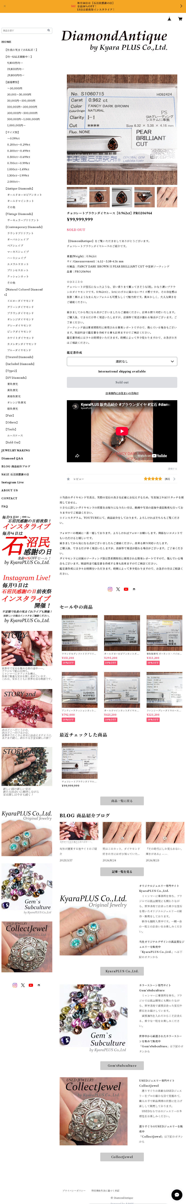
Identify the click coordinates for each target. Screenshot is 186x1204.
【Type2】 (11, 371)
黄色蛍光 (12, 390)
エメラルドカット (18, 264)
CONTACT (9, 498)
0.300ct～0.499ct (18, 151)
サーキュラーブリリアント (23, 220)
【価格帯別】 (12, 82)
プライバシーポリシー (74, 1190)
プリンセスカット (18, 270)
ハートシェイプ (16, 258)
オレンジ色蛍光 (16, 402)
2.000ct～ (13, 181)
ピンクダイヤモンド (19, 331)
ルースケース (15, 435)
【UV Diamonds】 (16, 377)
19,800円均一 (15, 69)
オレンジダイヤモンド (20, 319)
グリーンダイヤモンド (20, 307)
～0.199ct (13, 138)
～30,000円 (14, 88)
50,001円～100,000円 (21, 100)
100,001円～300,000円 (22, 107)
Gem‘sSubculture (122, 1065)
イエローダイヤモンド (20, 300)
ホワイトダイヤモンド (20, 338)
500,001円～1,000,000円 (23, 119)
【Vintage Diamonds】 (19, 214)
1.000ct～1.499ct (18, 169)
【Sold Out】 (13, 442)
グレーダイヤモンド (19, 325)
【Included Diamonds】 (20, 364)
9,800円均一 (15, 63)
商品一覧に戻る (122, 801)
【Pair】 (9, 415)
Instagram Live (12, 482)
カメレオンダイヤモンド (22, 344)
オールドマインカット (20, 201)
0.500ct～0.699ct (18, 157)
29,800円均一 (15, 75)
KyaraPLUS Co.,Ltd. (122, 971)
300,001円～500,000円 (22, 113)
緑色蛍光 (12, 408)
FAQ (4, 506)
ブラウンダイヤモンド (20, 313)
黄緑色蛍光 (14, 396)
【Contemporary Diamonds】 (24, 227)
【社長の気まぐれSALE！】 (21, 50)
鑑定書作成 (74, 352)
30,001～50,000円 (19, 94)
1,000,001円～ (16, 125)
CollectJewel (122, 1157)
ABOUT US (9, 490)
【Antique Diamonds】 (19, 188)
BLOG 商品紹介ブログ (15, 466)
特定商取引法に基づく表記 (106, 1190)
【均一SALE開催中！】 (18, 56)
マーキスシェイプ (18, 251)
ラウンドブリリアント (20, 233)
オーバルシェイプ (18, 239)
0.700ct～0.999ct (18, 163)
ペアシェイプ (15, 245)
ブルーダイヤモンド (19, 350)
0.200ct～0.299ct (18, 144)
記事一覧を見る (122, 872)
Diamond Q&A (12, 458)
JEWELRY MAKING (15, 450)
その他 (11, 207)
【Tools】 (11, 429)
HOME (6, 42)
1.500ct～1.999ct (18, 175)
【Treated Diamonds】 (19, 357)
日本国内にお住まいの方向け (122, 393)
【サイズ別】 (12, 132)
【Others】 (11, 422)
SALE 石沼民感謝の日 (15, 474)
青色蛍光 (12, 384)
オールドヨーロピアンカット (24, 194)
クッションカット (18, 276)
